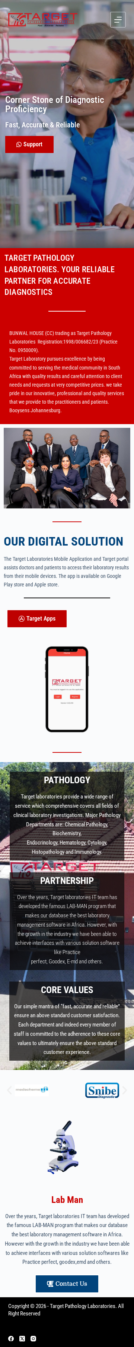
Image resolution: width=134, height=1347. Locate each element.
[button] (9, 1090)
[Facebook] (11, 1338)
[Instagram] (33, 1338)
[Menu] (118, 19)
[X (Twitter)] (22, 1338)
